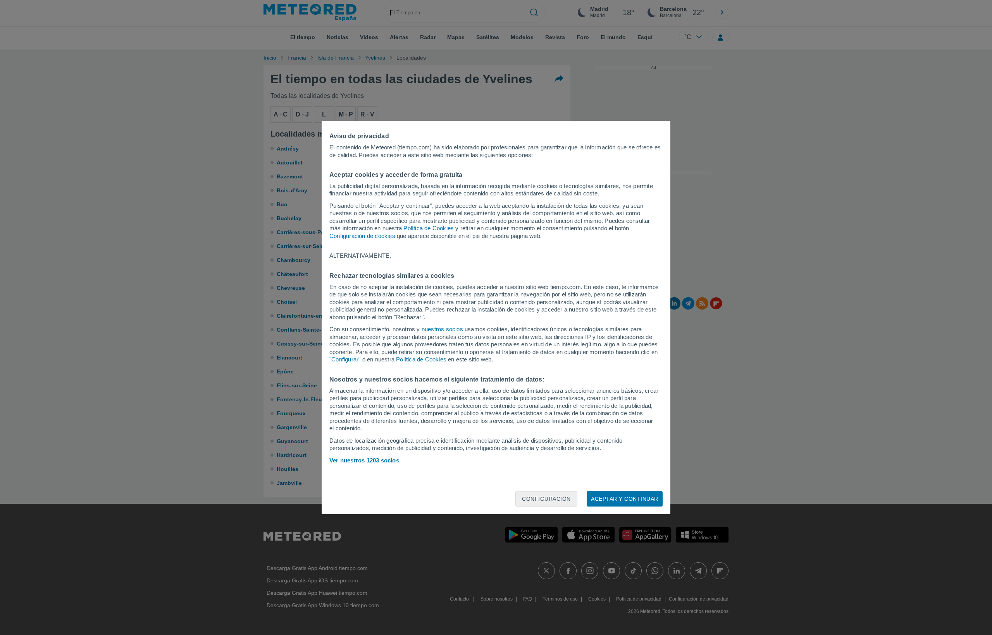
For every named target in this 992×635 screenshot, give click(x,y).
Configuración (546, 499)
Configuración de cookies (362, 236)
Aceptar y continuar (624, 499)
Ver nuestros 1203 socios (364, 460)
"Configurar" (344, 359)
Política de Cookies (428, 228)
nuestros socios (442, 329)
